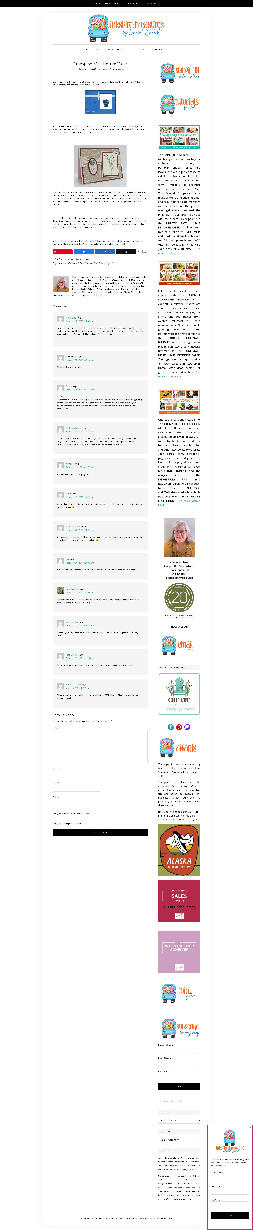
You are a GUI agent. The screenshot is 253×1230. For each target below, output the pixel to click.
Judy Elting (71, 317)
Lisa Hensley (72, 621)
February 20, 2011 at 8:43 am (80, 562)
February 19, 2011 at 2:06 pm (80, 467)
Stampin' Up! (91, 263)
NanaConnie (72, 589)
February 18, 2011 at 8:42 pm (80, 321)
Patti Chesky (72, 654)
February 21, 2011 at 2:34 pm (80, 592)
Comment (58, 728)
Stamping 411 (92, 241)
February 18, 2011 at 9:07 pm (80, 359)
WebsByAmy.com (164, 1218)
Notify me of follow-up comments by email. (71, 813)
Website (56, 797)
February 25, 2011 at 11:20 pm (80, 658)
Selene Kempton (74, 526)
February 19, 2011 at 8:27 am (80, 431)
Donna (69, 386)
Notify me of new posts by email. (67, 823)
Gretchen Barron (74, 428)
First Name (164, 1058)
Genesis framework (134, 1218)
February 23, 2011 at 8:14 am (80, 625)
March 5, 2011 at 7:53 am (78, 688)
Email (56, 783)
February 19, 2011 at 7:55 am (80, 389)
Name (56, 769)
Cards (70, 258)
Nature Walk (75, 263)
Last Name (164, 1071)
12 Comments (117, 69)
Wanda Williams (73, 684)
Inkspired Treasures (126, 28)
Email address (166, 1045)
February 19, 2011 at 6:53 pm (80, 497)
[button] (169, 47)
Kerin (68, 493)
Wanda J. (70, 463)
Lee (67, 559)
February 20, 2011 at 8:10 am (80, 530)
